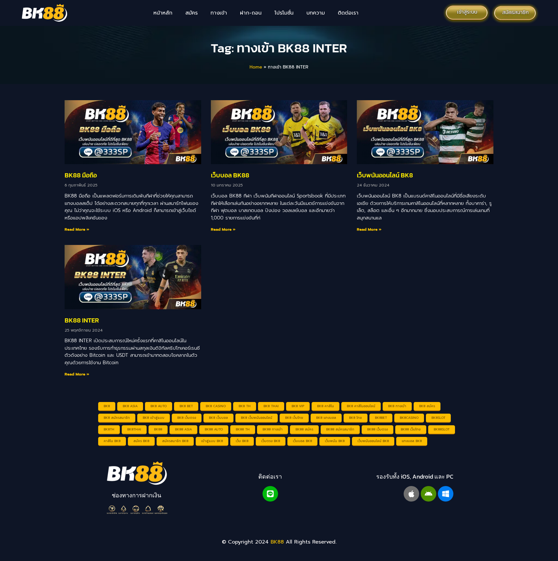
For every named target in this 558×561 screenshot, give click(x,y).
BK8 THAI (271, 406)
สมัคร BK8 (141, 441)
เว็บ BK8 (242, 441)
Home (256, 67)
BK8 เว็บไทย (294, 417)
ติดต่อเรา (348, 13)
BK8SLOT (438, 417)
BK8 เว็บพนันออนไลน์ (256, 417)
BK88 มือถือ (81, 175)
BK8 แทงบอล (326, 417)
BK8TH (109, 429)
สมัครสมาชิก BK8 (175, 441)
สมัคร (191, 13)
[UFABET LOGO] (137, 473)
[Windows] (445, 494)
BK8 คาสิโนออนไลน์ (361, 406)
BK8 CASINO (216, 406)
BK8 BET (186, 406)
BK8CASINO (409, 417)
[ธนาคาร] (137, 509)
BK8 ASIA (130, 406)
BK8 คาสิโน (325, 406)
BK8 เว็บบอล (218, 417)
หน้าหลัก (162, 13)
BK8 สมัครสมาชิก (117, 417)
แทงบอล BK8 (412, 441)
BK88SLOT (442, 429)
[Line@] (270, 494)
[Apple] (411, 494)
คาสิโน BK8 (112, 441)
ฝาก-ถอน (251, 13)
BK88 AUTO (214, 429)
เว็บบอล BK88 (230, 175)
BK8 (107, 406)
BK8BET (381, 417)
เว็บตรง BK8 (270, 441)
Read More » (77, 229)
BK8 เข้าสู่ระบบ (153, 417)
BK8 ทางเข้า (397, 406)
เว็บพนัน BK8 (335, 441)
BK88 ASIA (183, 429)
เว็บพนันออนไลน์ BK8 (385, 175)
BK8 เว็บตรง (186, 417)
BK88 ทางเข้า (273, 429)
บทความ (315, 13)
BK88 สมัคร (304, 429)
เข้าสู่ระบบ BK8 (212, 441)
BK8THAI (134, 429)
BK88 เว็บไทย (411, 429)
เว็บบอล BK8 (302, 441)
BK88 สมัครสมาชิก (340, 429)
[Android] (428, 494)
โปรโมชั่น (284, 13)
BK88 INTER (82, 320)
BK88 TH (243, 429)
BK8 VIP (298, 406)
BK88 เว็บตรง (377, 429)
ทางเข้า (219, 13)
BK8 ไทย (355, 417)
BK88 (158, 429)
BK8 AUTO (158, 406)
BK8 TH (245, 406)
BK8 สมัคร (427, 406)
